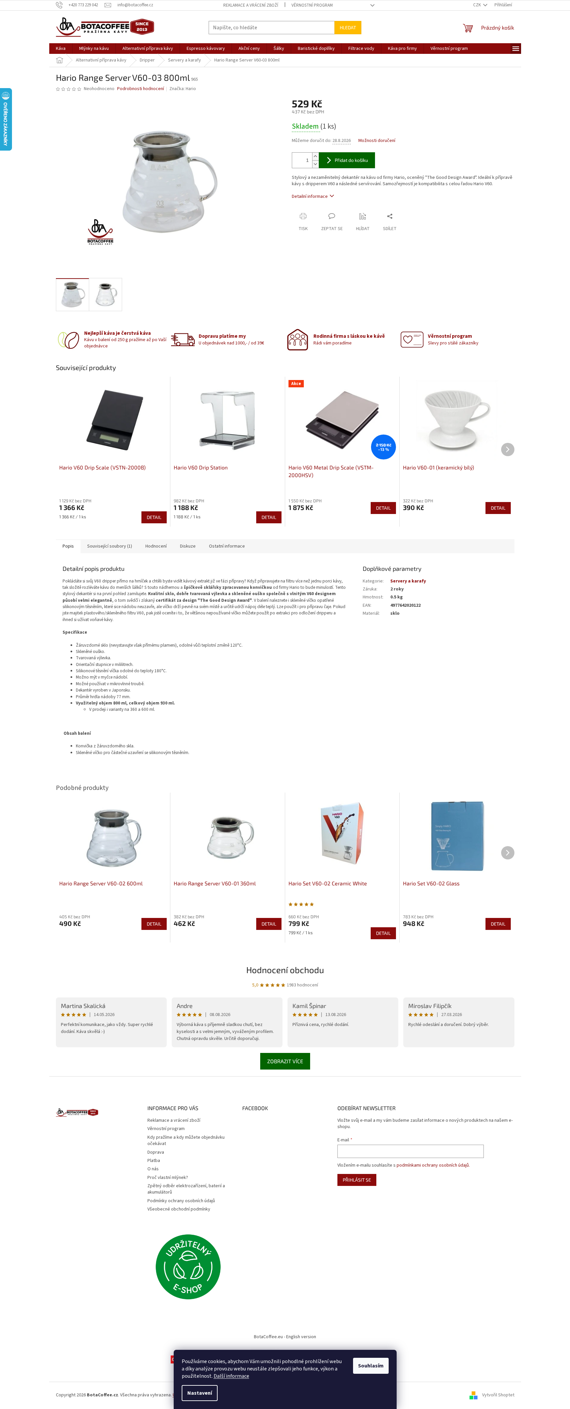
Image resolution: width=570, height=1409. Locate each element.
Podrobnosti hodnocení (140, 89)
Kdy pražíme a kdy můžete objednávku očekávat (186, 1140)
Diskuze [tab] (188, 546)
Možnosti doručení (376, 141)
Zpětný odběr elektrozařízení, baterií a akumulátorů (186, 1189)
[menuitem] (60, 48)
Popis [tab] (68, 546)
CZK (477, 5)
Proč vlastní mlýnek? (167, 1177)
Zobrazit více (285, 1061)
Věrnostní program (312, 5)
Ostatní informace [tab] (227, 546)
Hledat (348, 27)
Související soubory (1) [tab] (109, 546)
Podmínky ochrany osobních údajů (181, 1201)
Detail (154, 517)
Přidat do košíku (351, 160)
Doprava (155, 1152)
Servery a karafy (408, 581)
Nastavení (199, 1393)
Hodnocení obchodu (285, 969)
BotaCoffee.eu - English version (285, 1337)
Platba (153, 1160)
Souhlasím (371, 1365)
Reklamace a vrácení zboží (250, 5)
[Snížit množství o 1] (315, 164)
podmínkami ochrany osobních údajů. (433, 1165)
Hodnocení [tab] (156, 546)
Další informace (231, 1376)
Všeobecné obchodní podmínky (178, 1209)
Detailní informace (310, 196)
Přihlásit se (357, 1180)
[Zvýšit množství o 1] (315, 156)
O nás (153, 1169)
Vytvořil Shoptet (498, 1395)
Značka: (182, 88)
